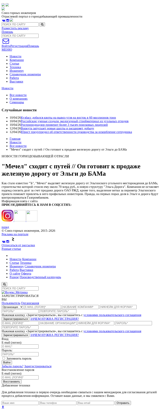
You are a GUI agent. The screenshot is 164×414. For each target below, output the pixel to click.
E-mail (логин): (12, 342)
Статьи (14, 63)
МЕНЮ (7, 49)
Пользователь (11, 303)
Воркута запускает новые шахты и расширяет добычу (57, 128)
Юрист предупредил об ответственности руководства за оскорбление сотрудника (76, 132)
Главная (15, 138)
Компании (17, 60)
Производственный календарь (40, 277)
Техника (15, 67)
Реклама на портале (15, 234)
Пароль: (7, 350)
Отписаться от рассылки (18, 245)
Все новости (18, 146)
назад (5, 227)
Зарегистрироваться (15, 318)
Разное (14, 277)
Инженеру (17, 70)
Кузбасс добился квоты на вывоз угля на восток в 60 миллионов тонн (68, 117)
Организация (30, 303)
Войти (6, 362)
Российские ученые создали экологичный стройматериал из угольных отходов (75, 121)
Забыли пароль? (12, 366)
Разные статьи (11, 248)
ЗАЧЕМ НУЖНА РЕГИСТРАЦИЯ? (54, 318)
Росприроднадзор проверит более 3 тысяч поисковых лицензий (64, 124)
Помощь (7, 32)
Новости (15, 56)
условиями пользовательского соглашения (112, 315)
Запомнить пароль (18, 358)
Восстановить (11, 381)
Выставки (16, 81)
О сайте (15, 273)
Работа (14, 78)
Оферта (26, 273)
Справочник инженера (25, 74)
